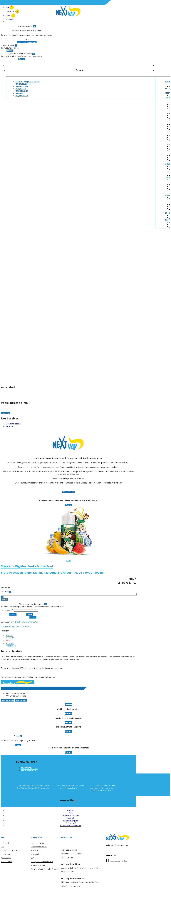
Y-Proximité (71, 823)
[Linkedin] (10, 637)
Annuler (12, 614)
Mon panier (35, 854)
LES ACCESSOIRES (21, 96)
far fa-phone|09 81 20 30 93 (29, 769)
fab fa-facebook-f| (27, 767)
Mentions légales (13, 423)
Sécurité (9, 426)
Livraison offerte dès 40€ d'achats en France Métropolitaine (69, 786)
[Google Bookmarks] (10, 643)
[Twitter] (9, 635)
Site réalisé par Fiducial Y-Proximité (45, 869)
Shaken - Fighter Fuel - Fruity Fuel (27, 566)
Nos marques (6, 861)
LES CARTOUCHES (21, 86)
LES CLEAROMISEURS (22, 84)
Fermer (33, 617)
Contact (70, 810)
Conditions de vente (70, 815)
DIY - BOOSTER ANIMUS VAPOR (24, 622)
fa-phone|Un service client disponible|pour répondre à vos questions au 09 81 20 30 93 (103, 788)
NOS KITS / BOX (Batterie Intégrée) (27, 82)
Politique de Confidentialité (42, 861)
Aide (71, 813)
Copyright (70, 818)
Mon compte (36, 850)
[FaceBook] (11, 646)
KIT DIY (167, 93)
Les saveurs (6, 854)
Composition (9, 683)
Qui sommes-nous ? (39, 846)
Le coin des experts (9, 850)
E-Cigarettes (6, 843)
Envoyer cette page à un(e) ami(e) (15, 626)
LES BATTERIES (20, 89)
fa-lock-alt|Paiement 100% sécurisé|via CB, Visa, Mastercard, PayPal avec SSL (33, 786)
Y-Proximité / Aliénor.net (70, 825)
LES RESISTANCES (21, 91)
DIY (2, 846)
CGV (32, 858)
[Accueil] (118, 839)
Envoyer (29, 614)
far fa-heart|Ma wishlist (28, 770)
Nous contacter (37, 843)
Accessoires (6, 858)
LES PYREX (19, 93)
